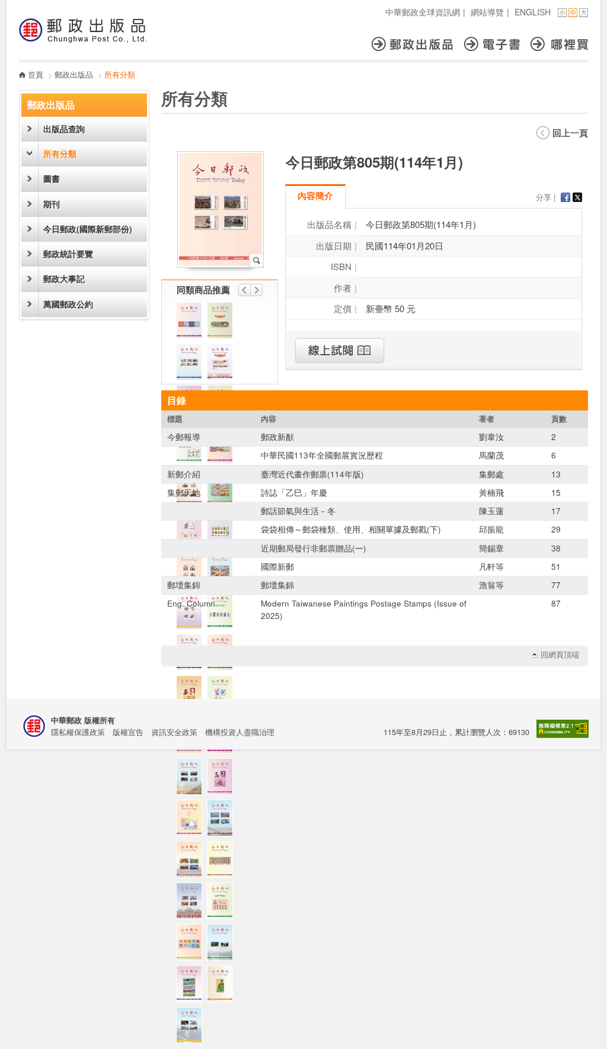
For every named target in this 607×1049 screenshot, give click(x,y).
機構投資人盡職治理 (239, 731)
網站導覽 (487, 12)
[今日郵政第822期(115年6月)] (192, 821)
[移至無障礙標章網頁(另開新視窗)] (562, 734)
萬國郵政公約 (68, 304)
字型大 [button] (583, 12)
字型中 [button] (572, 12)
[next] (256, 290)
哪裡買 (559, 44)
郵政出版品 (417, 44)
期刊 (51, 204)
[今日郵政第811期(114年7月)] (192, 365)
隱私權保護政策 (78, 731)
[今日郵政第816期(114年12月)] (192, 696)
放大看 (256, 260)
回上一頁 (570, 132)
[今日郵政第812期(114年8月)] (222, 862)
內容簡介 (315, 195)
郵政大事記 (64, 278)
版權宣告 (128, 731)
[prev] (244, 290)
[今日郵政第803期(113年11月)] (222, 779)
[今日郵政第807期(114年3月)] (222, 904)
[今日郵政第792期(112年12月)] (192, 945)
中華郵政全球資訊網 (422, 12)
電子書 (497, 44)
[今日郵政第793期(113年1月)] (222, 365)
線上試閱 (340, 350)
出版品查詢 (64, 128)
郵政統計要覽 (68, 253)
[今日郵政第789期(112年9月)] (192, 1028)
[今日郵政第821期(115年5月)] (192, 904)
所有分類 (59, 153)
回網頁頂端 (560, 655)
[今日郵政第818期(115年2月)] (222, 323)
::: (22, 6)
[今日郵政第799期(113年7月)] (222, 987)
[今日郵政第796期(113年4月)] (192, 323)
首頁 (35, 74)
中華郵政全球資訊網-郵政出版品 (83, 30)
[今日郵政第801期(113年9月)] (192, 862)
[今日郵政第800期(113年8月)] (192, 987)
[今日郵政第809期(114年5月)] (192, 779)
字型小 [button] (562, 12)
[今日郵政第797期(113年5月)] (222, 945)
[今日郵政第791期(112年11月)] (222, 696)
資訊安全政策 (174, 731)
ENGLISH (533, 12)
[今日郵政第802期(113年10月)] (222, 821)
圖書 (51, 178)
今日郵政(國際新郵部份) (87, 229)
